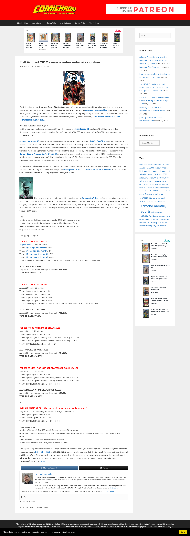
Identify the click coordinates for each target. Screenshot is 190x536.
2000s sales (161, 165)
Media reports (144, 219)
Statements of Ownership (148, 223)
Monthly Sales (22, 23)
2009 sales (163, 168)
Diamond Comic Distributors (156, 202)
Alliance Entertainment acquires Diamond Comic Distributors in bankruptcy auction (153, 60)
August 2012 (25, 244)
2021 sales (156, 181)
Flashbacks (153, 216)
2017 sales (148, 178)
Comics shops (144, 191)
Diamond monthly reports (39, 507)
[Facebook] (22, 497)
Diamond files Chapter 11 (150, 67)
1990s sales (152, 164)
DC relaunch (162, 191)
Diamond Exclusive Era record (97, 169)
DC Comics (153, 190)
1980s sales (143, 165)
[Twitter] (25, 497)
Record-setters (165, 219)
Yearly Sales (36, 23)
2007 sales (146, 168)
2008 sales (154, 168)
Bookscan (157, 184)
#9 (29, 141)
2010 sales (143, 171)
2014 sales (148, 174)
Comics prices (165, 188)
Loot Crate (161, 216)
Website (163, 225)
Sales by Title (51, 23)
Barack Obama (149, 184)
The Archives (94, 23)
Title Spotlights (152, 225)
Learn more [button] (70, 532)
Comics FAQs (80, 23)
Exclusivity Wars (156, 212)
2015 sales (158, 174)
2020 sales (148, 181)
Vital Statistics (65, 23)
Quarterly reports (155, 219)
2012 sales (25, 507)
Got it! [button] (183, 532)
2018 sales (158, 177)
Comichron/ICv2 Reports (154, 187)
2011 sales (152, 171)
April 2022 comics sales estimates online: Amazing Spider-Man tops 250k (154, 100)
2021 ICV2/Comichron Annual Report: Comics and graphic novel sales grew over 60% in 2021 (153, 87)
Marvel (168, 216)
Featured (144, 215)
